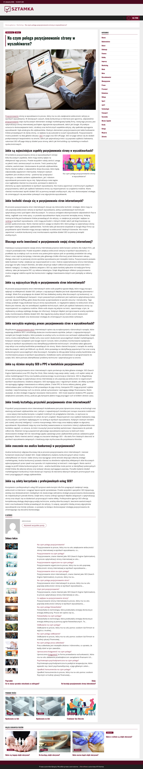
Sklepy (104, 97)
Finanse (104, 53)
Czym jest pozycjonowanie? (48, 589)
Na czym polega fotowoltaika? (49, 607)
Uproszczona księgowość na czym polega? (54, 651)
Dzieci (103, 45)
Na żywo (135, 18)
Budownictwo (106, 41)
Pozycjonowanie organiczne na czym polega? (55, 562)
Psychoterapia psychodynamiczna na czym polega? (58, 660)
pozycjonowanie (12, 121)
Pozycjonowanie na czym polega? (50, 553)
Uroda (103, 124)
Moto (103, 73)
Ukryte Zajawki (106, 121)
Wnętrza (104, 132)
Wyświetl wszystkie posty (34, 525)
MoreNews (84, 767)
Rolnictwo (105, 93)
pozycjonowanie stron (26, 329)
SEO (41, 135)
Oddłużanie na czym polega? (48, 625)
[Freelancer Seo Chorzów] (81, 706)
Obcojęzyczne (106, 81)
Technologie (105, 109)
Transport (105, 113)
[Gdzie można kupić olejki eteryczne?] (88, 741)
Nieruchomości (106, 77)
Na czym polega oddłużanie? (48, 634)
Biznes (104, 37)
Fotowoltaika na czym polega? (49, 616)
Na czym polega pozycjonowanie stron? (53, 580)
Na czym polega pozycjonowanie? (51, 544)
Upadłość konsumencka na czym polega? (54, 669)
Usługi (18, 32)
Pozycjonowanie (12, 116)
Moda (103, 69)
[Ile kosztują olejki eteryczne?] (55, 741)
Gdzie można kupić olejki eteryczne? (85, 755)
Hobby (104, 57)
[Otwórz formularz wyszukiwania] (124, 18)
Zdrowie (104, 136)
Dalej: (78, 682)
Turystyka (105, 117)
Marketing (10, 32)
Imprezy (104, 61)
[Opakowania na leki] (19, 706)
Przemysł (104, 89)
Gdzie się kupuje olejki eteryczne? (17, 755)
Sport (103, 101)
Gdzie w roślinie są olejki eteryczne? (119, 736)
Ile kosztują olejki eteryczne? (49, 755)
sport (103, 105)
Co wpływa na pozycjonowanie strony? (52, 598)
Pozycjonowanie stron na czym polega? (53, 571)
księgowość (52, 654)
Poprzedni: (22, 682)
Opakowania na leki (12, 718)
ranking (8, 221)
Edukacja (104, 49)
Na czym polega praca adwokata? (50, 643)
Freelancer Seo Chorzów (75, 718)
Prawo (104, 85)
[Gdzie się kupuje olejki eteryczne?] (21, 741)
